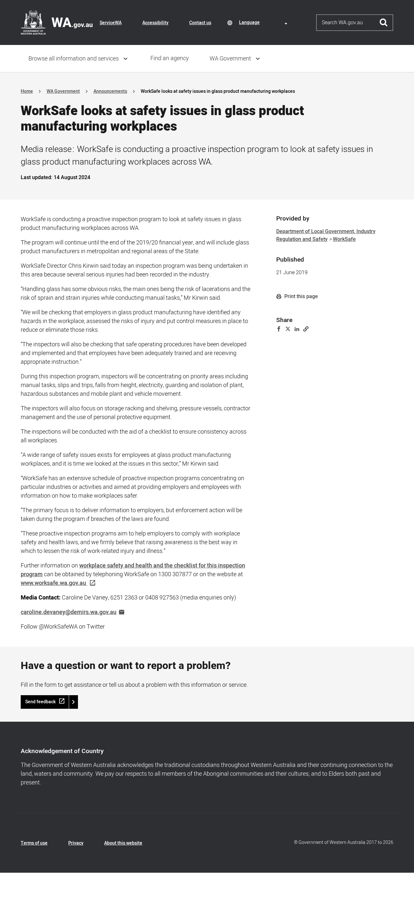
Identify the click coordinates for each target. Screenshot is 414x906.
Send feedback (40, 701)
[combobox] (264, 22)
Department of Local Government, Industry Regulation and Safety (326, 235)
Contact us (200, 22)
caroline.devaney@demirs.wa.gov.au (68, 612)
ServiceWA (111, 22)
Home (27, 91)
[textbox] (264, 22)
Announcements (110, 91)
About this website (123, 843)
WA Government (230, 58)
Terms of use (34, 843)
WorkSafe (344, 239)
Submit (384, 23)
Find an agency (169, 58)
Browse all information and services (73, 58)
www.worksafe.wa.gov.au (53, 583)
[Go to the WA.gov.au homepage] (57, 22)
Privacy (75, 843)
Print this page (300, 296)
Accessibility (155, 22)
